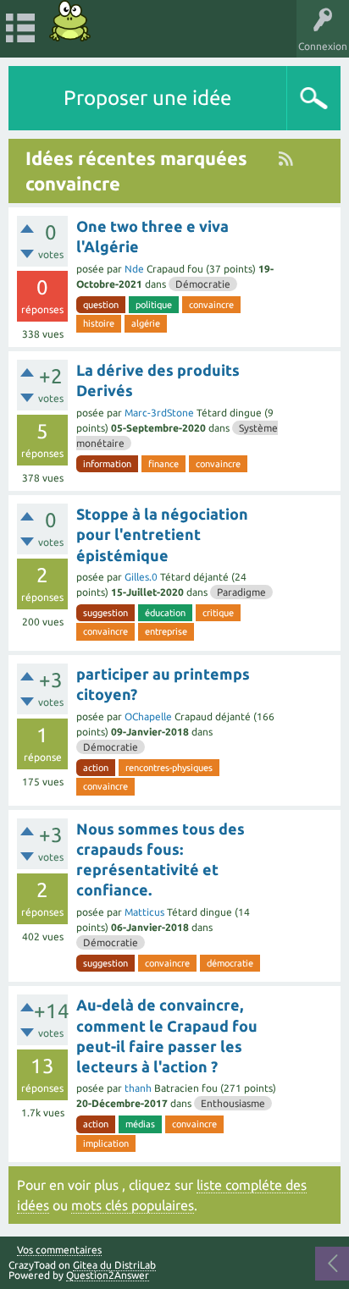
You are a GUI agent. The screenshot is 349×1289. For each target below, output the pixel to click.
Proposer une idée (147, 97)
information (107, 464)
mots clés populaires (132, 1205)
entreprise (166, 631)
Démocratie (202, 283)
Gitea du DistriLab (114, 1264)
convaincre (211, 305)
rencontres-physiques (169, 768)
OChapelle (148, 716)
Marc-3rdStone (159, 412)
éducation (165, 613)
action (95, 768)
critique (218, 613)
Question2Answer (107, 1275)
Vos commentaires (59, 1250)
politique (154, 305)
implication (106, 1143)
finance (163, 464)
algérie (145, 323)
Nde (134, 268)
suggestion (105, 613)
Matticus (144, 911)
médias (140, 1124)
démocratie (230, 963)
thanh (138, 1087)
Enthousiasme (233, 1103)
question (101, 305)
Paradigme (241, 592)
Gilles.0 (141, 576)
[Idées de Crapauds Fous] (70, 20)
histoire (98, 323)
